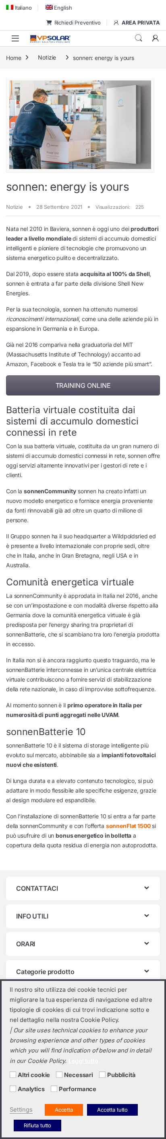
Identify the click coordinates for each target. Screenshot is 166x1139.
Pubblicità (121, 1075)
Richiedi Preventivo (77, 22)
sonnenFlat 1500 (128, 825)
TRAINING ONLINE (83, 385)
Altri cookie (34, 1075)
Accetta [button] (64, 1109)
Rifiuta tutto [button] (37, 1125)
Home (13, 57)
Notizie (47, 57)
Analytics (31, 1089)
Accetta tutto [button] (112, 1109)
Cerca (138, 38)
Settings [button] (21, 1109)
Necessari (78, 1075)
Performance (77, 1089)
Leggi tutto (83, 1060)
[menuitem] (19, 7)
